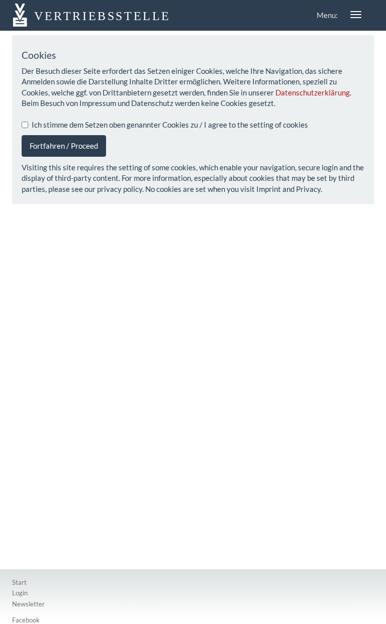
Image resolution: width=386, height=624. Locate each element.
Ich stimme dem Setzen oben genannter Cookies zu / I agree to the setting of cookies (170, 124)
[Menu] (355, 15)
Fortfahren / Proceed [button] (64, 145)
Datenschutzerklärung (312, 92)
